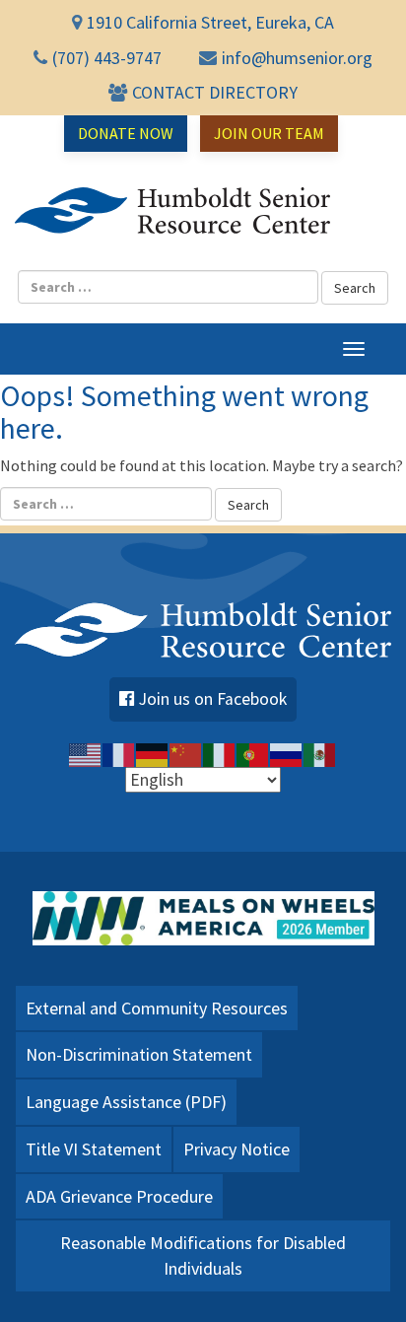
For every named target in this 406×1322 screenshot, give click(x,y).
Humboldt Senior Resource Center (172, 211)
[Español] (320, 753)
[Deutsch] (152, 753)
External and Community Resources (157, 1008)
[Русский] (287, 753)
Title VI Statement (94, 1149)
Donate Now (125, 133)
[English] (85, 753)
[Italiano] (220, 753)
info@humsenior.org (297, 57)
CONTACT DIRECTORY (215, 92)
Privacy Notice (236, 1149)
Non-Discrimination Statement (139, 1054)
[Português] (253, 753)
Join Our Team (269, 133)
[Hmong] (186, 753)
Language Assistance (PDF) (126, 1101)
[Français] (119, 753)
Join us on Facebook (213, 699)
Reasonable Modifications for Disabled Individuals (203, 1255)
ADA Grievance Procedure (119, 1196)
